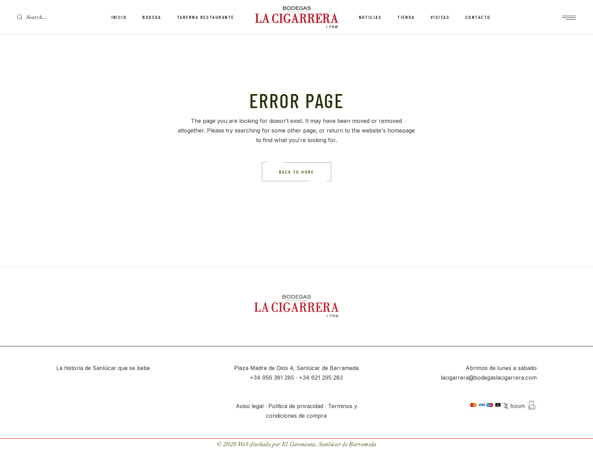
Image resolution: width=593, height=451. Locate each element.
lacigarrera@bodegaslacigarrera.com (489, 377)
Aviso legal (250, 406)
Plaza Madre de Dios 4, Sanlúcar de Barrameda (296, 368)
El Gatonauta (298, 444)
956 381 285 (278, 377)
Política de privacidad (295, 406)
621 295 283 (327, 377)
